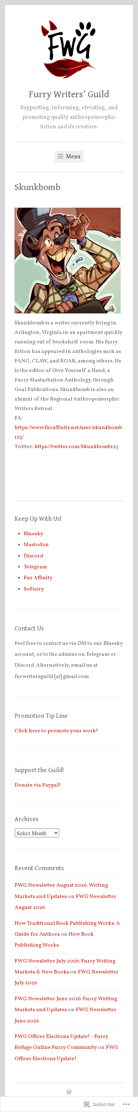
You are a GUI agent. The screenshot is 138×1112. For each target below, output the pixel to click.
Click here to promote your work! (56, 731)
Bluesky (33, 534)
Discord (33, 556)
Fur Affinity (38, 578)
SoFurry (34, 589)
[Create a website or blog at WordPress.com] (69, 1093)
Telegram (35, 567)
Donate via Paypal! (38, 785)
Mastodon (36, 545)
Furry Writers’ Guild (69, 94)
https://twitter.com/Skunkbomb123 (76, 447)
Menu (73, 157)
